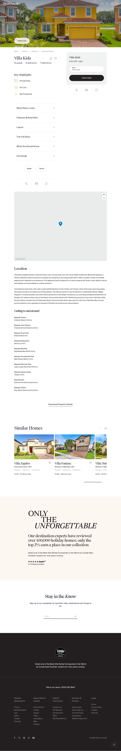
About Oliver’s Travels (38, 709)
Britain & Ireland (20, 710)
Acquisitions (76, 715)
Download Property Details (60, 404)
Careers (36, 724)
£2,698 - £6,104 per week (63, 474)
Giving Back (37, 718)
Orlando (34, 51)
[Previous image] (18, 447)
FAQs (55, 715)
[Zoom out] (104, 198)
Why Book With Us (59, 718)
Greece (17, 718)
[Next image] (50, 447)
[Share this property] (51, 58)
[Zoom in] (104, 194)
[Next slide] (105, 428)
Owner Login (77, 707)
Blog (35, 721)
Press (35, 715)
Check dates (86, 78)
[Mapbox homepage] (20, 259)
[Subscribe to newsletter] (75, 615)
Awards (36, 713)
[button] (114, 744)
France (16, 707)
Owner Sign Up (77, 710)
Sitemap (94, 713)
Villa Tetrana (103, 463)
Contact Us (57, 707)
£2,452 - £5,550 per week (103, 474)
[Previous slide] (101, 428)
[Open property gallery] (60, 23)
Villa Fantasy (63, 463)
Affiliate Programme (79, 718)
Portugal (17, 721)
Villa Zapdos (22, 463)
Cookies (94, 710)
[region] (60, 226)
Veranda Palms (47, 51)
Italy (15, 713)
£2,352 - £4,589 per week (22, 474)
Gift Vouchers (58, 713)
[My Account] (112, 3)
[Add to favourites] (55, 58)
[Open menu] (116, 3)
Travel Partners (77, 713)
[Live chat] (46, 183)
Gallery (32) (22, 40)
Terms (41, 168)
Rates (29, 168)
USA (15, 51)
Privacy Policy (96, 707)
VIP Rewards (57, 710)
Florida (24, 51)
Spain (16, 715)
